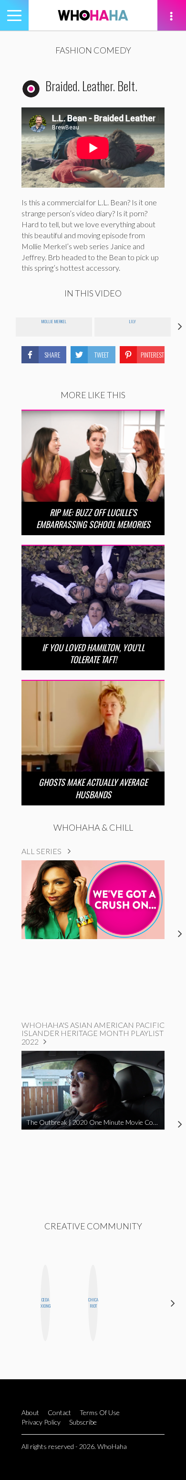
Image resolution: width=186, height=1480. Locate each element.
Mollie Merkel (53, 321)
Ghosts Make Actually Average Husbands (93, 788)
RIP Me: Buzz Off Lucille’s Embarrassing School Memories (93, 518)
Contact (59, 1412)
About (30, 1412)
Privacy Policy (41, 1422)
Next (173, 1302)
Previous (13, 1302)
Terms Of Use (100, 1412)
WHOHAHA (93, 15)
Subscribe (83, 1422)
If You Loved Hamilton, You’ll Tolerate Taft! (93, 653)
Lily (132, 321)
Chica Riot (93, 1302)
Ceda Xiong (45, 1302)
